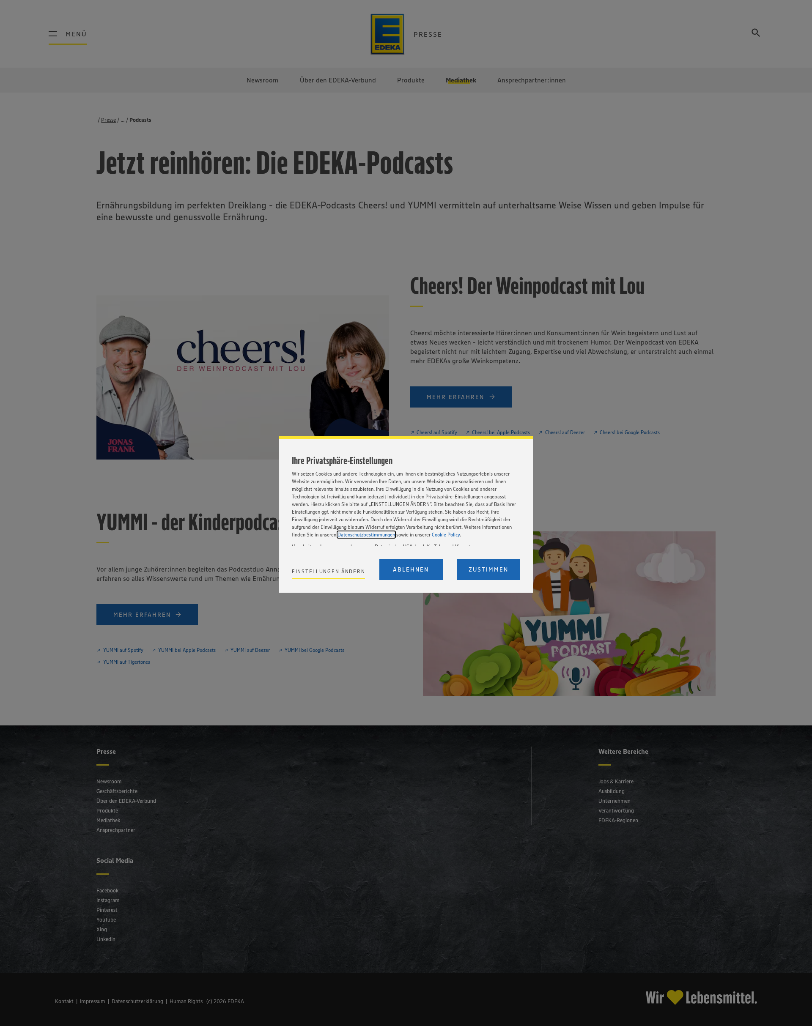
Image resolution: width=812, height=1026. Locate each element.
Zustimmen (488, 569)
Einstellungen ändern (328, 571)
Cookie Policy (446, 534)
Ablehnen (411, 569)
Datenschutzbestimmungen (366, 534)
